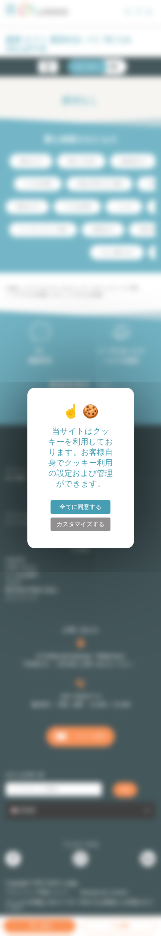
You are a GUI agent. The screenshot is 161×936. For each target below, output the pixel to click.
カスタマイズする (80, 524)
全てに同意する (80, 506)
